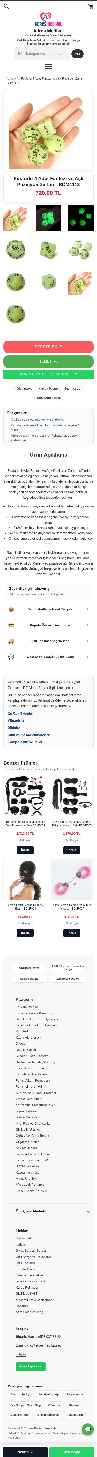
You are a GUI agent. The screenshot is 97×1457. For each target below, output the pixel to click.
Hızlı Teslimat (25, 1263)
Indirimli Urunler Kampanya (35, 1013)
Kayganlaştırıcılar (28, 1172)
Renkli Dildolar (26, 1050)
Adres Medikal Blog (29, 1312)
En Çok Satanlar (20, 713)
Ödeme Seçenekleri (30, 1275)
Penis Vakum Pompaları (33, 1080)
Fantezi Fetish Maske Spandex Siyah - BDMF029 (25, 906)
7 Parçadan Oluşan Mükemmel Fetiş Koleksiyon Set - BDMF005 (72, 823)
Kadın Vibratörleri (28, 1037)
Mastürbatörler (20, 1414)
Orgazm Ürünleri (27, 1142)
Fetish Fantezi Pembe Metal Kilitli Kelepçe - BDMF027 (71, 906)
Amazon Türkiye (20, 1394)
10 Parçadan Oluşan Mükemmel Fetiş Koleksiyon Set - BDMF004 (25, 823)
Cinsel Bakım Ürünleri (31, 1191)
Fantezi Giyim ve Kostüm (33, 1160)
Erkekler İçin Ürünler (30, 1068)
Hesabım (22, 1306)
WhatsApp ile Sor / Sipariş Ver (48, 374)
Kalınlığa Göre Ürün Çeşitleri (36, 1025)
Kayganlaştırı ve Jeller (25, 742)
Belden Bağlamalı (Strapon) (35, 1062)
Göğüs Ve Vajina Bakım (32, 1135)
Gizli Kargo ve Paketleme (34, 1257)
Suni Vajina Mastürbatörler (29, 735)
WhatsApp (72, 1452)
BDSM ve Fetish (27, 1166)
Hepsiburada (75, 1394)
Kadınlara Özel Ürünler (32, 1074)
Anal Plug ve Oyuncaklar (33, 1123)
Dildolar (14, 728)
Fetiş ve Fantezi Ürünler (33, 1154)
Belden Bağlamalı (48, 1414)
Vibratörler (16, 720)
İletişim (21, 1244)
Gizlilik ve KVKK (27, 1293)
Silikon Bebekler (27, 1117)
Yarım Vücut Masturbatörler (35, 1105)
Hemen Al (48, 361)
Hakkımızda (24, 1238)
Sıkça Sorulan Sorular (31, 1250)
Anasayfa (13, 78)
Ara (77, 54)
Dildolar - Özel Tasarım (32, 1056)
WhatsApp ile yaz (31, 1366)
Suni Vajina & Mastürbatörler (36, 1093)
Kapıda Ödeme (26, 1269)
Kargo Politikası (27, 1287)
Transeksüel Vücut (29, 1099)
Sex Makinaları (26, 1148)
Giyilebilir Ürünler (28, 1129)
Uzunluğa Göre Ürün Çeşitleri (37, 1019)
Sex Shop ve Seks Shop (25, 1405)
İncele (25, 850)
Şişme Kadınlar (26, 1111)
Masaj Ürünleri (26, 1178)
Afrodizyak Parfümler (31, 1184)
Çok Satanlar (75, 1414)
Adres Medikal (34, 1428)
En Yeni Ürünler (27, 1007)
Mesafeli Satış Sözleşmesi (34, 1300)
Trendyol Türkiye (49, 1394)
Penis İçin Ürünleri (29, 1086)
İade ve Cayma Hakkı (31, 1281)
